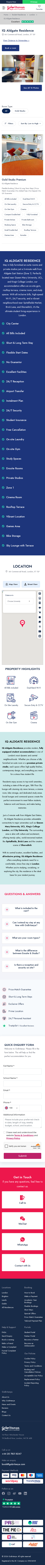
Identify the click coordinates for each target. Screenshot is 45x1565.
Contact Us (6, 1415)
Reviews (5, 1408)
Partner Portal (29, 1336)
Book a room (10, 48)
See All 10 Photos (31, 88)
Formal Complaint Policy (9, 1352)
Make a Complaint (9, 1347)
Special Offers (30, 1313)
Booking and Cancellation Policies (32, 1370)
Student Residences (19, 14)
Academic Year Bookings (30, 1301)
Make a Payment (30, 1296)
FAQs (4, 1332)
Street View (33, 584)
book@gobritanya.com (13, 1464)
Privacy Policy (30, 1362)
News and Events (9, 1404)
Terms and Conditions (33, 1366)
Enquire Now (11, 2)
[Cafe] (39, 622)
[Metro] (39, 593)
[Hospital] (39, 636)
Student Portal (29, 1332)
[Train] (39, 603)
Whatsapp (33, 2)
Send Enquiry (7, 1336)
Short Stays (28, 1309)
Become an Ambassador (29, 1344)
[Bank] (39, 631)
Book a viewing (8, 1339)
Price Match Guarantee (33, 1317)
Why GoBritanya (8, 1400)
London (32, 14)
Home (6, 14)
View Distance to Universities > (16, 40)
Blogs (4, 1411)
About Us (5, 1397)
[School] (39, 607)
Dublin (4, 1303)
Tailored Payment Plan (33, 1320)
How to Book (29, 1292)
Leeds (4, 1300)
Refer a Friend (7, 1343)
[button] (5, 154)
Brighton (5, 1296)
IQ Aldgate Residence (12, 18)
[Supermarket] (39, 612)
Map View (13, 584)
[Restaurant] (39, 626)
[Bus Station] (39, 598)
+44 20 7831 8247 (11, 1453)
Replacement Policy (32, 1379)
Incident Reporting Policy (31, 1384)
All (6, 111)
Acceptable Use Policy (33, 1375)
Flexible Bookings (31, 1306)
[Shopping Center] (39, 617)
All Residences (8, 1307)
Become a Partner (31, 1339)
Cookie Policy (29, 1358)
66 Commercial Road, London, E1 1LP (19, 34)
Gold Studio (20, 111)
